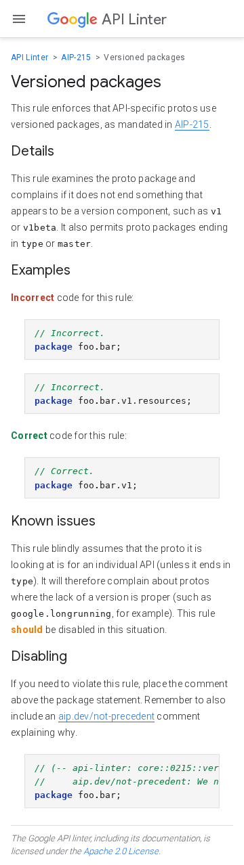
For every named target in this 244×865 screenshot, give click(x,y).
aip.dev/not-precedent (106, 716)
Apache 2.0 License (121, 851)
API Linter (31, 57)
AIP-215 (77, 57)
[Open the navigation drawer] (19, 19)
